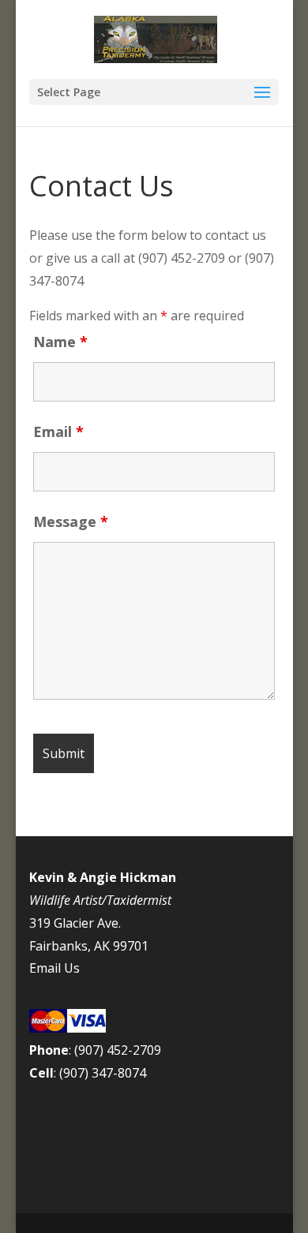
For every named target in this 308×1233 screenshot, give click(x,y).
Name (60, 341)
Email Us (54, 968)
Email (58, 431)
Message (70, 521)
